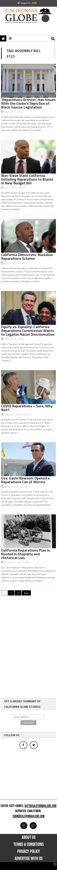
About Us (28, 837)
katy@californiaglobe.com (40, 806)
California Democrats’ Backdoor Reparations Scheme (27, 256)
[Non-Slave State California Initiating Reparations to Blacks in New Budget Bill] (28, 157)
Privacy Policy (28, 851)
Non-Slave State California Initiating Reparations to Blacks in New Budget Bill (27, 179)
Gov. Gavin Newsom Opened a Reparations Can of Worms (25, 480)
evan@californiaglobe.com (28, 816)
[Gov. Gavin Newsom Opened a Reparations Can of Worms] (28, 459)
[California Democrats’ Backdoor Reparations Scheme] (28, 236)
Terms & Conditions (28, 844)
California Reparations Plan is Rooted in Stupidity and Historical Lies (25, 554)
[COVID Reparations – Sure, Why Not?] (28, 387)
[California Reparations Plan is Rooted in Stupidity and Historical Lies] (28, 531)
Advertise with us (29, 858)
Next (26, 593)
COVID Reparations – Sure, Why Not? (27, 408)
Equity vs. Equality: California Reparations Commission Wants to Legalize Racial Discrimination (28, 330)
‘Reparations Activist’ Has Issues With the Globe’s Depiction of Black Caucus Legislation (28, 103)
